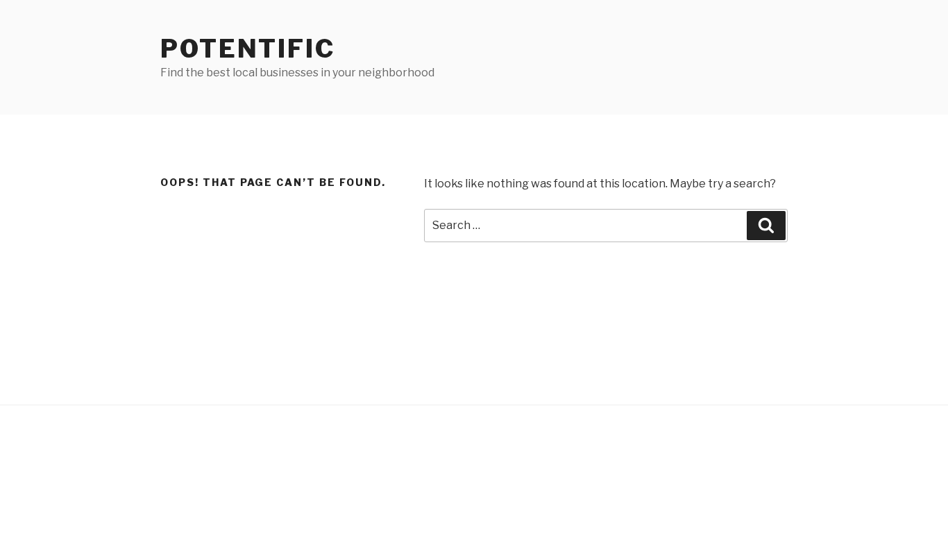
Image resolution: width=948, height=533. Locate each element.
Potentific (247, 48)
